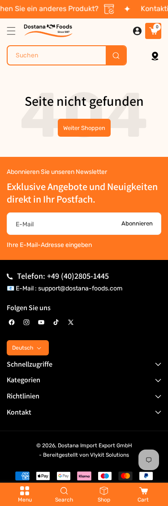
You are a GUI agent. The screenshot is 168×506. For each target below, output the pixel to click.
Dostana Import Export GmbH (95, 445)
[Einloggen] (137, 31)
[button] (13, 31)
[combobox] (67, 55)
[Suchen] (116, 55)
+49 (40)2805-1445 (78, 276)
